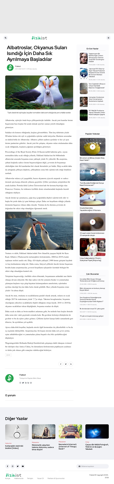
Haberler (8, 443)
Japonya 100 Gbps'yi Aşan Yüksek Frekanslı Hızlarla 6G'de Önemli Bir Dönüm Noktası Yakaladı (97, 72)
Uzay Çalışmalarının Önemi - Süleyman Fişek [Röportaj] (91, 259)
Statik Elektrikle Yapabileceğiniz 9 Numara (90, 209)
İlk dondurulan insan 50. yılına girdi (92, 309)
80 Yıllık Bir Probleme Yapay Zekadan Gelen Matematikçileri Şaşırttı (97, 112)
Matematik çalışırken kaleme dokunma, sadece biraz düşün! (43, 447)
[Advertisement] (57, 16)
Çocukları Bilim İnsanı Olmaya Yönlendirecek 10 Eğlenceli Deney (92, 280)
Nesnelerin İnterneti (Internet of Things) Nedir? (67, 446)
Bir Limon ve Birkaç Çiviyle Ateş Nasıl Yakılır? (92, 159)
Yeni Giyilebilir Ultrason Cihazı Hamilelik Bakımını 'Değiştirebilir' (97, 86)
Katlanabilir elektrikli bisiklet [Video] (14, 447)
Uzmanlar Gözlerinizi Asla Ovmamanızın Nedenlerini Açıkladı (96, 99)
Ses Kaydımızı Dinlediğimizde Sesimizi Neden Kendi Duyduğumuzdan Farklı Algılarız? (91, 299)
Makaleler (35, 442)
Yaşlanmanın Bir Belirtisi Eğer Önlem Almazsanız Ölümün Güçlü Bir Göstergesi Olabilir (96, 57)
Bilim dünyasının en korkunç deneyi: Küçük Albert (92, 289)
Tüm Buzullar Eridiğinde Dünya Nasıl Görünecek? (92, 184)
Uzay (87, 442)
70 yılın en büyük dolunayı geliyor (92, 316)
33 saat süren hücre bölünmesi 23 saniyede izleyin (92, 234)
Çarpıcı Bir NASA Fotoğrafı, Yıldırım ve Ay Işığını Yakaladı (97, 446)
